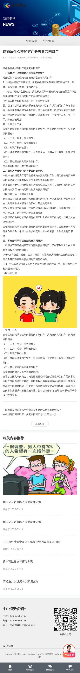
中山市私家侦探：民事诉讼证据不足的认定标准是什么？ (32, 409)
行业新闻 (48, 41)
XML (40, 657)
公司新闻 (31, 41)
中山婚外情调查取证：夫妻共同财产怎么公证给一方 (30, 414)
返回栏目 (40, 423)
